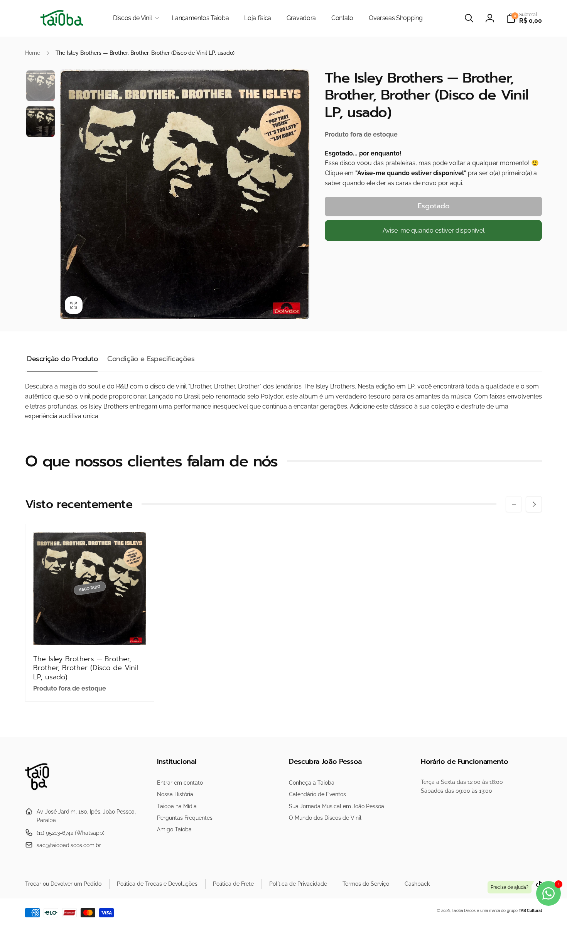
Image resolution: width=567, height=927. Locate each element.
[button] (134, 18)
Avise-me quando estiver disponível (433, 230)
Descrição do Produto (62, 358)
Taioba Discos (464, 910)
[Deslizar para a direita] (534, 504)
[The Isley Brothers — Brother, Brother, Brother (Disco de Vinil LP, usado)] (90, 630)
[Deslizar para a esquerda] (514, 504)
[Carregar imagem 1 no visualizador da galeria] (40, 85)
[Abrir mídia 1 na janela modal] (184, 194)
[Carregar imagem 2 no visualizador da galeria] (40, 121)
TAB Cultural (530, 910)
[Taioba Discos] (41, 792)
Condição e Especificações (150, 358)
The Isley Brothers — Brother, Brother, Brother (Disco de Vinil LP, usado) (85, 668)
